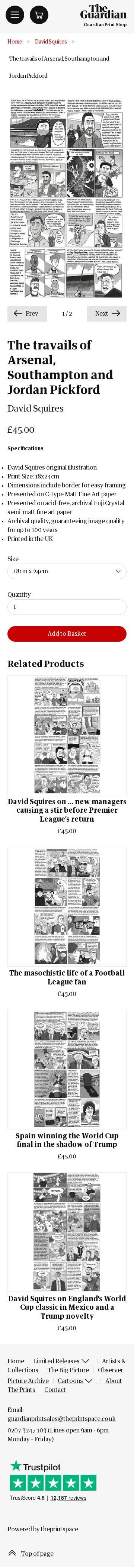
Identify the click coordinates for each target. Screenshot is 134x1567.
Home (14, 42)
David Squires (51, 42)
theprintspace (59, 1529)
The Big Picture (68, 1370)
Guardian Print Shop (105, 25)
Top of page (37, 1554)
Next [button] (102, 314)
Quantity (19, 595)
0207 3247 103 (27, 1431)
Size (13, 559)
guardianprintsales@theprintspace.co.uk (61, 1419)
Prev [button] (31, 314)
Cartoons (71, 1381)
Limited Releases (57, 1361)
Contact (55, 1390)
